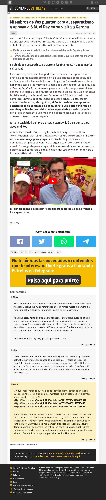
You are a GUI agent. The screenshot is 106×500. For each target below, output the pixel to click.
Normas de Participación (24, 485)
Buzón (15, 482)
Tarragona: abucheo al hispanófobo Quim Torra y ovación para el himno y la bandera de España (53, 57)
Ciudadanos (50, 135)
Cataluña (23, 252)
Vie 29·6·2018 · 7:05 (83, 33)
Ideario (16, 471)
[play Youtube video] (53, 181)
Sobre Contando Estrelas (24, 468)
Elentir (13, 33)
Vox (58, 252)
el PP (39, 135)
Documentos (18, 478)
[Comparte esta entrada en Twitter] (42, 242)
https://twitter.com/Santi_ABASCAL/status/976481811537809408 (49, 406)
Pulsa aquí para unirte (53, 280)
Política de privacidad (22, 492)
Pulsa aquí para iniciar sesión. (67, 453)
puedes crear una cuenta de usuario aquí (57, 456)
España (91, 8)
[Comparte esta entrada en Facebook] (20, 242)
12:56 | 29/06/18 (88, 378)
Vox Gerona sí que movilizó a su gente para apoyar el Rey (50, 144)
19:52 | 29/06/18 (88, 439)
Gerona (51, 252)
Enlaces (16, 475)
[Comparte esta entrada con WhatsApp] (64, 242)
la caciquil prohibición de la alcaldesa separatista (55, 77)
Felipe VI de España (38, 252)
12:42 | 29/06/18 (88, 344)
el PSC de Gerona (70, 135)
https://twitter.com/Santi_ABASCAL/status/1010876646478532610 (50, 400)
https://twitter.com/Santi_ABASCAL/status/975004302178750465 (49, 403)
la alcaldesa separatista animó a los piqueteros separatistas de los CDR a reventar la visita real (52, 92)
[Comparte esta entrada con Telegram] (86, 242)
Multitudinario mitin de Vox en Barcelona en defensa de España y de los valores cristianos (51, 51)
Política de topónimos (23, 489)
